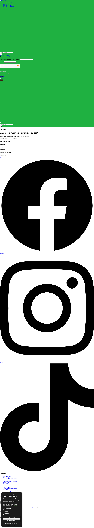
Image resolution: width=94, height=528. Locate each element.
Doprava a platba (6, 477)
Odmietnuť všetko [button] (11, 520)
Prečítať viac (15, 505)
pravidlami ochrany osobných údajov (26, 507)
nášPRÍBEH (5, 480)
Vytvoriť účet (8, 56)
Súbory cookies (6, 482)
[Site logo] (3, 0)
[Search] (1, 54)
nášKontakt (5, 483)
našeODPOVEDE (7, 476)
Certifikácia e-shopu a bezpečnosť (10, 481)
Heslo (1, 61)
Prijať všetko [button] (11, 517)
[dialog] (11, 509)
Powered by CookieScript (12, 525)
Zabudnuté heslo (3, 74)
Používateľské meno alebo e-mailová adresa (10, 59)
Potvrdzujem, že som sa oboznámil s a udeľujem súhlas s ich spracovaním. (26, 507)
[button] (12, 523)
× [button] (20, 493)
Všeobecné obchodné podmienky (10, 478)
